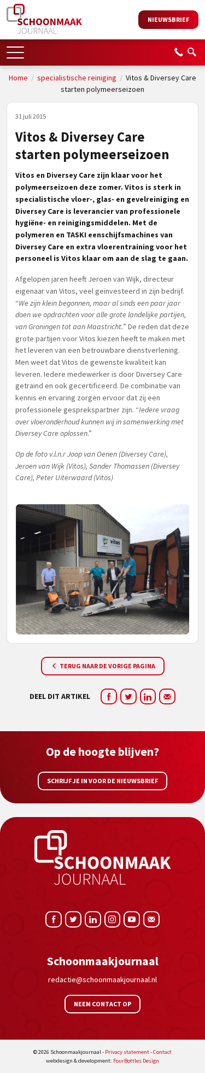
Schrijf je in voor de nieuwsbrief (102, 781)
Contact (162, 1051)
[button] (15, 49)
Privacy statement (127, 1051)
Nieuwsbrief (168, 19)
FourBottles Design (102, 1060)
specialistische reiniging (76, 78)
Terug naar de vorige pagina (106, 666)
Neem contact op (102, 1004)
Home (18, 78)
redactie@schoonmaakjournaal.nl (102, 979)
